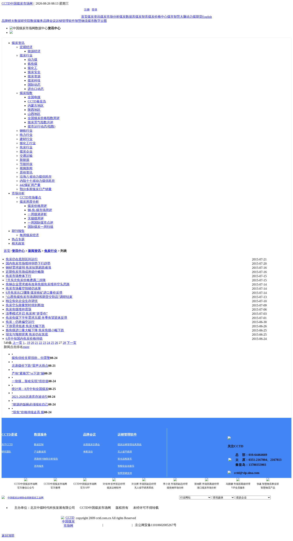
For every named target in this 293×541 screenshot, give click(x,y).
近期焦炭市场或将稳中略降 (25, 271)
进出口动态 (36, 89)
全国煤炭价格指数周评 (44, 118)
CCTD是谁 (9, 434)
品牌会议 (49, 20)
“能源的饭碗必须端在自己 (30, 404)
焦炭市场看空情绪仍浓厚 (23, 288)
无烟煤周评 (36, 218)
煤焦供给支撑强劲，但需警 (31, 358)
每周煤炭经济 (29, 235)
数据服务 (36, 20)
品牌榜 (6, 20)
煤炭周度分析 (29, 201)
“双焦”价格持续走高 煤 (28, 412)
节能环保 (26, 164)
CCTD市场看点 (30, 197)
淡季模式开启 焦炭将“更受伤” (27, 313)
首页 (84, 16)
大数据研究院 (20, 20)
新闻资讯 (34, 250)
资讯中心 (18, 250)
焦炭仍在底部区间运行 (22, 259)
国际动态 (34, 84)
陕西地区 (34, 109)
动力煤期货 (194, 16)
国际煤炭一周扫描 (40, 226)
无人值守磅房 (125, 451)
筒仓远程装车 (125, 458)
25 (52, 342)
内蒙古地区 (36, 105)
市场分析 (18, 193)
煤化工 (32, 68)
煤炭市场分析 (109, 16)
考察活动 (88, 451)
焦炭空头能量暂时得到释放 (25, 305)
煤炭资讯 (94, 16)
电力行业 (26, 134)
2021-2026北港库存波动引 (30, 396)
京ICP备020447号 (88, 525)
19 (28, 342)
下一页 (71, 342)
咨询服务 (39, 466)
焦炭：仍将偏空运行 (20, 322)
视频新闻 (26, 168)
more (26, 347)
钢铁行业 (26, 130)
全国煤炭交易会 (91, 444)
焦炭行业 (26, 147)
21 (36, 342)
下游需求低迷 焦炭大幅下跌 (25, 326)
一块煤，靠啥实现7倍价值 (30, 381)
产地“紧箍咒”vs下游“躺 (28, 373)
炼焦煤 (32, 63)
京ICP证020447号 (117, 525)
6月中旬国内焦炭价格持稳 (24, 338)
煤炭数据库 (127, 16)
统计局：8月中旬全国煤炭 (30, 389)
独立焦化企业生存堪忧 (22, 301)
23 (44, 342)
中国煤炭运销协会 (17, 497)
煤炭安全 (34, 72)
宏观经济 (26, 47)
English (207, 17)
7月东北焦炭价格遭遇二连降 (26, 280)
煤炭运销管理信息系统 (130, 444)
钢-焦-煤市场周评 (40, 210)
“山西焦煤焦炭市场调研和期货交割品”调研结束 (39, 296)
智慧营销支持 (125, 473)
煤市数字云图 (97, 20)
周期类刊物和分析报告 (46, 458)
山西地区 (34, 114)
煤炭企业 (26, 151)
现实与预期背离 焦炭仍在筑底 (27, 334)
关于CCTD (7, 444)
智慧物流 (81, 20)
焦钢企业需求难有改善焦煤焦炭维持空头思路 (38, 284)
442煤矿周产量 (30, 185)
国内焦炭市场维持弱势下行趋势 (28, 263)
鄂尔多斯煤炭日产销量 (36, 189)
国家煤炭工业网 (35, 497)
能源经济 (34, 51)
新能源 (24, 160)
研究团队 (6, 451)
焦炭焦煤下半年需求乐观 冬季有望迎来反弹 (36, 317)
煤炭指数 (26, 93)
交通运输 (26, 155)
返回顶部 (8, 535)
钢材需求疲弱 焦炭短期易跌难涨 (28, 267)
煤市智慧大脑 (176, 16)
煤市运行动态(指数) (41, 126)
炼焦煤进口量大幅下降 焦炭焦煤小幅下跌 (35, 330)
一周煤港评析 (37, 214)
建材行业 (26, 139)
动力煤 (32, 59)
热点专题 (18, 239)
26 (56, 342)
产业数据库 (40, 451)
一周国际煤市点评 (40, 222)
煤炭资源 (34, 76)
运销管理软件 (65, 20)
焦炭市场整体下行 (18, 276)
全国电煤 (34, 97)
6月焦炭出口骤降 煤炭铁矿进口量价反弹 (34, 292)
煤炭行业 (26, 55)
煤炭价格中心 (157, 16)
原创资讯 (26, 172)
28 (64, 342)
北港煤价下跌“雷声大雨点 (30, 365)
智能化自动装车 (126, 466)
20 (32, 342)
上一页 (17, 342)
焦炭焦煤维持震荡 (18, 309)
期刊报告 (18, 231)
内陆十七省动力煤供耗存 (37, 180)
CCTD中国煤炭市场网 (17, 3)
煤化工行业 (28, 143)
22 (40, 342)
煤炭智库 (141, 16)
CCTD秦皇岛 (37, 101)
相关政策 (18, 243)
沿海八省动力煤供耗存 (36, 176)
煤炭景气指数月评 (40, 122)
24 (48, 342)
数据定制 (39, 444)
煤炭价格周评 (37, 206)
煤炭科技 (34, 80)
